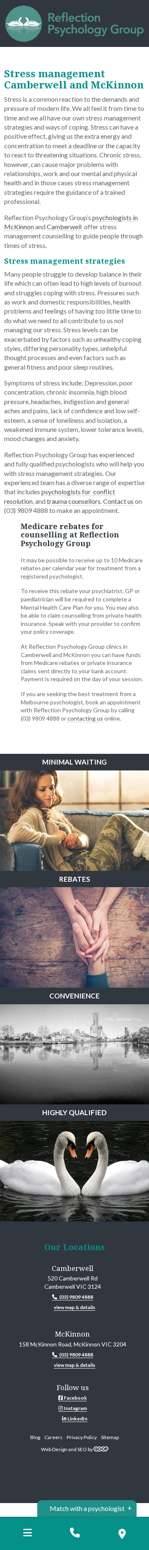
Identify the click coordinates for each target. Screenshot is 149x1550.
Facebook (75, 1398)
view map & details (74, 1307)
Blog (35, 1437)
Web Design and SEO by (67, 1449)
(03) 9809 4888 (76, 1297)
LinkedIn (77, 1418)
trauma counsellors (74, 501)
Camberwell (65, 227)
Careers (53, 1437)
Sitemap (110, 1437)
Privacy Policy (82, 1437)
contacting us (85, 718)
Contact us (118, 501)
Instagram (75, 1408)
